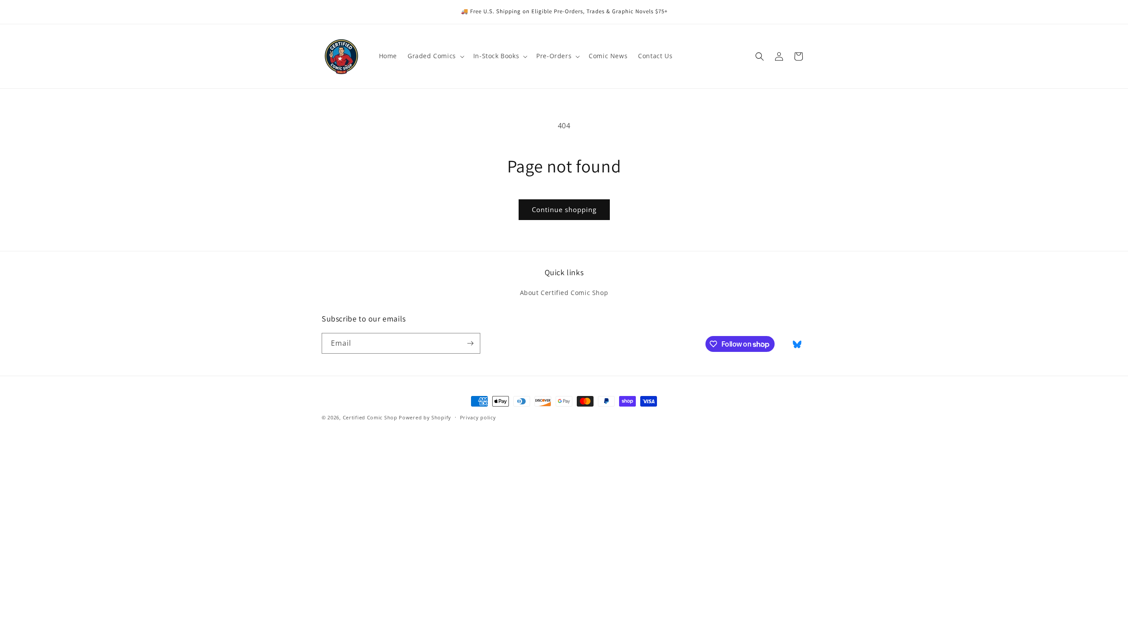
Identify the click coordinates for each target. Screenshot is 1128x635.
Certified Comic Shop (370, 417)
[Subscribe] (470, 343)
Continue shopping (564, 209)
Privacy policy (478, 417)
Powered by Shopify (425, 417)
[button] (435, 56)
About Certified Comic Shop (564, 292)
